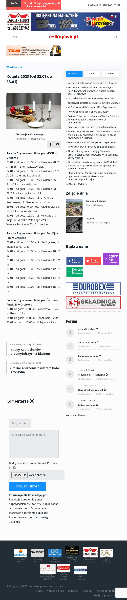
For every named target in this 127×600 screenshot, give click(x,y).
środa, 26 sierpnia (94, 205)
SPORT (92, 74)
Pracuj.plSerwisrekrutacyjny (80, 577)
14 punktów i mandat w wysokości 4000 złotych (93, 162)
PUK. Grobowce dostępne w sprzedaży (88, 111)
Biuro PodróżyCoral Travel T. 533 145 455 (20, 560)
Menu (15, 37)
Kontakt (77, 271)
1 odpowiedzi (84, 346)
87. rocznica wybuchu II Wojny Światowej (89, 151)
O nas (39, 590)
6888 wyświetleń (105, 379)
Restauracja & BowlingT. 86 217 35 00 (37, 560)
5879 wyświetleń (104, 394)
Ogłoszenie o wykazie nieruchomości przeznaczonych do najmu (87, 178)
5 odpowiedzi (84, 360)
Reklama (87, 590)
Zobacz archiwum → (76, 184)
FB (76, 260)
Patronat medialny (107, 590)
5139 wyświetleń (104, 409)
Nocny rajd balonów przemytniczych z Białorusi (30, 352)
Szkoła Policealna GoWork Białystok (64, 576)
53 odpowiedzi (85, 379)
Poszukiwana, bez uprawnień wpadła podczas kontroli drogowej (92, 92)
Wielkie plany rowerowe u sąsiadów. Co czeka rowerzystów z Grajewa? (92, 136)
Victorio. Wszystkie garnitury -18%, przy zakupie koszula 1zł (46, 5)
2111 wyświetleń (103, 346)
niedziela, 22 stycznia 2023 (30, 138)
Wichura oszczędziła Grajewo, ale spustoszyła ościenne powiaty (92, 167)
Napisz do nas (113, 258)
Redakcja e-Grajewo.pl (30, 134)
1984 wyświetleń (103, 360)
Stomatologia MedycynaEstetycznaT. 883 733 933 (48, 577)
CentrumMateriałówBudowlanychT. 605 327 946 (90, 560)
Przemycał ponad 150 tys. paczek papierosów (92, 142)
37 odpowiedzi (85, 394)
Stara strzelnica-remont (90, 390)
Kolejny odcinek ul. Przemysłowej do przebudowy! (87, 121)
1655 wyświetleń (103, 333)
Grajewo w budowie (96, 201)
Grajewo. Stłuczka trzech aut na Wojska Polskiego (94, 116)
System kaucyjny (86, 405)
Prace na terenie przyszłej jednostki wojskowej (92, 127)
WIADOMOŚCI (74, 74)
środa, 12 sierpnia (88, 370)
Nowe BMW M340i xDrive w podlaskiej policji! (91, 147)
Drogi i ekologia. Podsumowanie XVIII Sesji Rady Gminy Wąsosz (93, 156)
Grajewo (90, 218)
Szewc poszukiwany (88, 356)
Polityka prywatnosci (106, 595)
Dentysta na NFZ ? (87, 342)
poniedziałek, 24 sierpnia (98, 223)
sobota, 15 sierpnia (88, 385)
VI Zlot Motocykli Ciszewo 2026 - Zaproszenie (92, 107)
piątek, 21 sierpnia (88, 401)
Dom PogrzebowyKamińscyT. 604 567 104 (72, 559)
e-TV (94, 260)
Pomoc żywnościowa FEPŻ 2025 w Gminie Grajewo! (94, 131)
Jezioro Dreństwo (86, 329)
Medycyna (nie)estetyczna (91, 375)
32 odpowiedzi (85, 409)
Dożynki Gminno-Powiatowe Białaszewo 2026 (91, 98)
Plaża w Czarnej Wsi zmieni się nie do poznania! (92, 173)
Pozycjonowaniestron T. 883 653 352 (55, 560)
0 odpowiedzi (84, 333)
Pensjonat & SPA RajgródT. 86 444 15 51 (106, 560)
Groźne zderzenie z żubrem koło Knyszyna (34, 370)
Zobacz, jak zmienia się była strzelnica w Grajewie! (94, 103)
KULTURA (110, 74)
